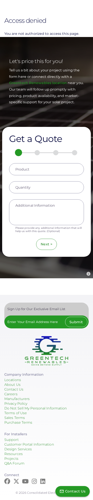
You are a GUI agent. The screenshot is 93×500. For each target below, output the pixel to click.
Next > (47, 244)
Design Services (18, 449)
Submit (76, 322)
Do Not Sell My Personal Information (35, 408)
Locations (12, 380)
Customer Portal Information (29, 444)
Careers (11, 394)
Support (11, 440)
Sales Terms (14, 418)
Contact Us (13, 389)
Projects (11, 459)
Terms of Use (15, 413)
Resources (13, 454)
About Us (12, 385)
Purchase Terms (18, 422)
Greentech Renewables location (38, 83)
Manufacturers (17, 399)
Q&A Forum (14, 463)
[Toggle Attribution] (88, 273)
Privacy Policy (15, 404)
